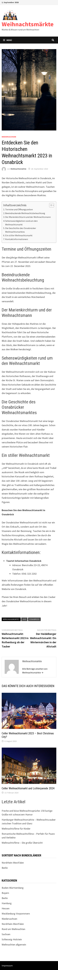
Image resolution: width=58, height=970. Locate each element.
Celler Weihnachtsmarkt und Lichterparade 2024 (28, 788)
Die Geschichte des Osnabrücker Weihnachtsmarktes (20, 230)
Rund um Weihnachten (13, 929)
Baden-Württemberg (13, 887)
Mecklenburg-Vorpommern (16, 913)
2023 (24, 619)
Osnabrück (34, 619)
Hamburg (7, 903)
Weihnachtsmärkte (28, 24)
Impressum (7, 965)
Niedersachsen (9, 136)
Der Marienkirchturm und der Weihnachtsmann (28, 217)
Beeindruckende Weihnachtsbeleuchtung (25, 213)
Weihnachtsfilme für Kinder (16, 828)
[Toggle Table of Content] (50, 205)
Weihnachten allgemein (14, 944)
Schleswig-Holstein (12, 939)
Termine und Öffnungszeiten (19, 209)
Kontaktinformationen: (16, 239)
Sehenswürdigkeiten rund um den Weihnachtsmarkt (21, 222)
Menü (9, 40)
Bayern (5, 893)
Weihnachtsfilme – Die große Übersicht (22, 842)
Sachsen (6, 934)
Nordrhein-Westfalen (13, 862)
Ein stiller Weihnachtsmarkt (19, 235)
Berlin (5, 867)
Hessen (5, 908)
